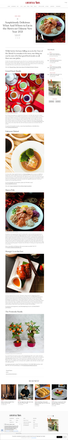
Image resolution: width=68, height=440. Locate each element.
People (35, 6)
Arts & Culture (41, 6)
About (11, 420)
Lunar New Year (8, 358)
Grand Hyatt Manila (38, 121)
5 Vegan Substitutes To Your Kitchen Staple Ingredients (21, 186)
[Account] (66, 2)
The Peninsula (27, 355)
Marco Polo (21, 235)
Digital (34, 420)
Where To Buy (35, 424)
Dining (28, 6)
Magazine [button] (52, 6)
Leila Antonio (21, 404)
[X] (17, 38)
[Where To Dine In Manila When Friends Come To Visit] (8, 392)
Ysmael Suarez (18, 34)
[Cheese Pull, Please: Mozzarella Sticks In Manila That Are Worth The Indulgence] (42, 392)
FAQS (34, 427)
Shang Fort (34, 295)
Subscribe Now (17, 22)
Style (21, 6)
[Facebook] (16, 38)
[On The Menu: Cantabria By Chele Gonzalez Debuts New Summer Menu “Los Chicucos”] (59, 392)
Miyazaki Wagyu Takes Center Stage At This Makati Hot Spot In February (24, 67)
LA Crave (46, 6)
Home (16, 16)
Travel (31, 6)
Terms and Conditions (27, 422)
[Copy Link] (19, 38)
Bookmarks (58, 6)
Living (25, 6)
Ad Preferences (26, 425)
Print (34, 422)
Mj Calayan (37, 405)
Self (17, 6)
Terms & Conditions (33, 437)
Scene (9, 6)
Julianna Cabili (53, 62)
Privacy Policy (25, 420)
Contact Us (11, 422)
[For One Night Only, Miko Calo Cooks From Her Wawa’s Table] (25, 392)
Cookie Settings (26, 423)
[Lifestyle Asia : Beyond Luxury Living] (33, 2)
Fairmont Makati (27, 174)
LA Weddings (13, 6)
